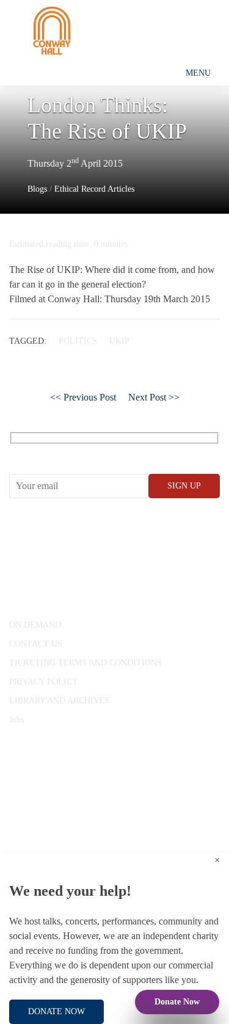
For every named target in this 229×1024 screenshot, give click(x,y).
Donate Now (177, 1001)
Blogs (37, 189)
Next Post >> (154, 397)
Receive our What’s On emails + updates (103, 451)
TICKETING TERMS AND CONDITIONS (85, 662)
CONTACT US (35, 643)
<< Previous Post (83, 397)
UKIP (119, 341)
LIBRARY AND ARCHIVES (59, 700)
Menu (198, 73)
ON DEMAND (35, 625)
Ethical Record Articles (94, 189)
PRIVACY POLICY (43, 681)
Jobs (16, 719)
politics (78, 341)
